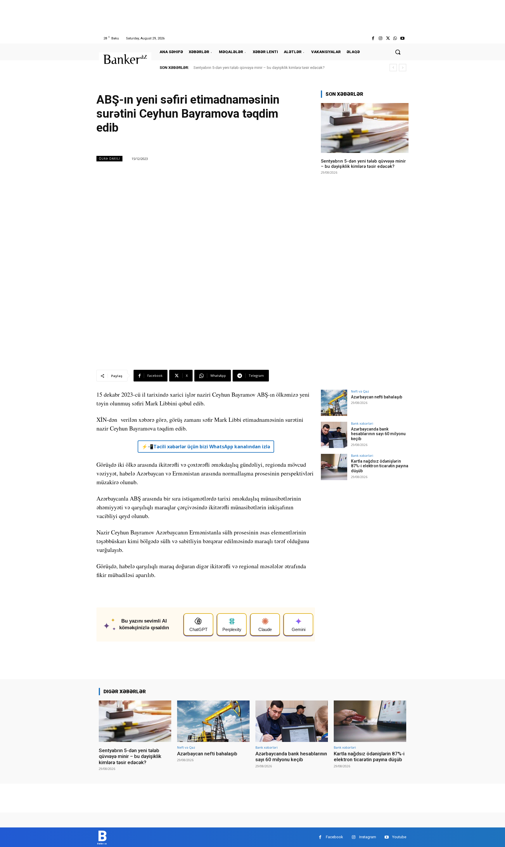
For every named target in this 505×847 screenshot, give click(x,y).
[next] (402, 67)
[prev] (393, 67)
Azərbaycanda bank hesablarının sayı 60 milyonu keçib (378, 434)
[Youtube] (402, 38)
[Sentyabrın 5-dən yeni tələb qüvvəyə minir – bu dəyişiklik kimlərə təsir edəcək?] (365, 128)
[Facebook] (373, 38)
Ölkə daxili (109, 158)
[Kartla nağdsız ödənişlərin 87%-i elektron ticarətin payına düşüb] (334, 467)
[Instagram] (380, 38)
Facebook (334, 837)
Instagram (367, 837)
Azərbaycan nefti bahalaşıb (376, 397)
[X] (387, 38)
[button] (397, 51)
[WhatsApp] (395, 38)
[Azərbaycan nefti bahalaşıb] (334, 403)
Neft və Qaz (360, 391)
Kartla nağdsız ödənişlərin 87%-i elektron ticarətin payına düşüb (379, 466)
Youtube (399, 837)
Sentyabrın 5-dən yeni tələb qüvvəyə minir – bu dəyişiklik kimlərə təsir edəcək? (259, 67)
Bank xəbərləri (362, 423)
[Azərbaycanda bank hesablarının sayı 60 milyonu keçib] (334, 435)
